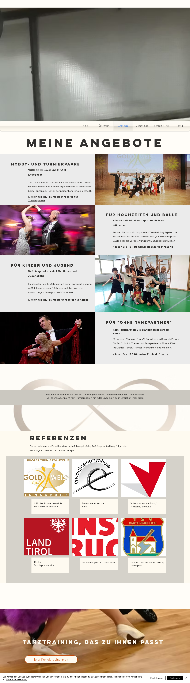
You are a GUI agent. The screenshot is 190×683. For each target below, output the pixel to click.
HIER (45, 299)
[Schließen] (186, 678)
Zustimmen (175, 677)
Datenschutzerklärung (16, 679)
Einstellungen (156, 677)
